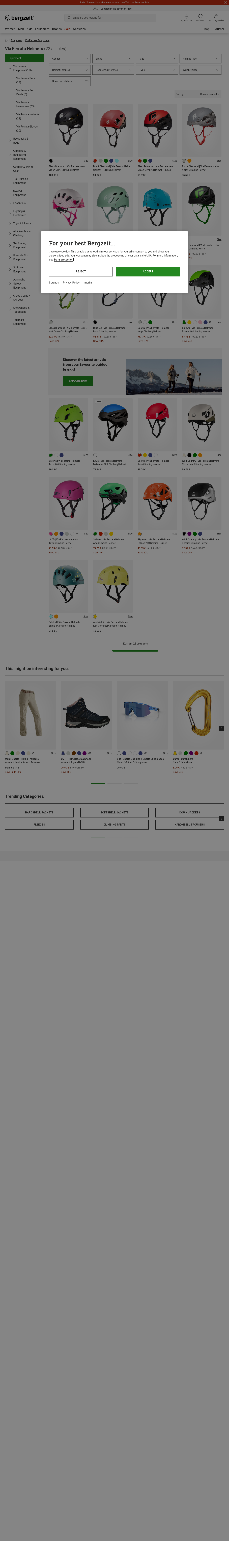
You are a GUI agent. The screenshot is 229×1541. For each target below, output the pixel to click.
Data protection (63, 259)
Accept (148, 271)
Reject (81, 271)
